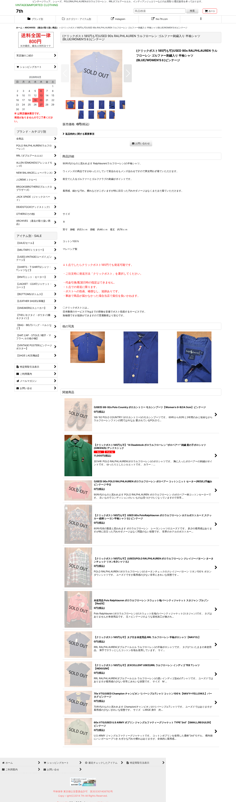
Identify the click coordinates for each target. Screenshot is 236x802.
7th (19, 11)
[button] (201, 19)
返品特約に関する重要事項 (79, 133)
